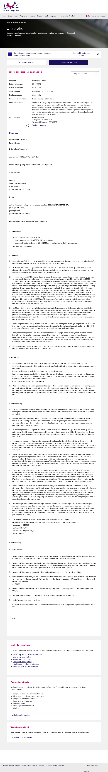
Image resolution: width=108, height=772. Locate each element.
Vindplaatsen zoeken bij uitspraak (26, 664)
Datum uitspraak (16, 84)
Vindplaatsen (14, 117)
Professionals (63, 16)
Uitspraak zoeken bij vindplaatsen (26, 666)
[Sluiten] (97, 54)
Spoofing (41, 765)
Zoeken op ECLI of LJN (22, 659)
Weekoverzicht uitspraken (22, 737)
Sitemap (11, 765)
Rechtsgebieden (15, 95)
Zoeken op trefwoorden (22, 657)
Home (4, 16)
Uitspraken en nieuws (27, 16)
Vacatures (49, 765)
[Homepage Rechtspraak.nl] (10, 6)
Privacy (17, 765)
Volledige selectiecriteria (21, 715)
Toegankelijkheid (32, 765)
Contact (72, 16)
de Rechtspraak (50, 16)
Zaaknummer (14, 91)
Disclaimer (61, 765)
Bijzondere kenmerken (18, 99)
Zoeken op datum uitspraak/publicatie (27, 655)
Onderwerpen (13, 16)
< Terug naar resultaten (68, 63)
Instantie (12, 80)
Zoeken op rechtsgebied (22, 662)
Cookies (23, 765)
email (103, 765)
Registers (40, 16)
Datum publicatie (16, 88)
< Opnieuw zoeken (26, 63)
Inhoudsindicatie (16, 103)
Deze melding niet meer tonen (81, 54)
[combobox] (85, 73)
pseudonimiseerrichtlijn (22, 55)
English (5, 765)
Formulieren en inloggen (97, 16)
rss (100, 765)
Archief (55, 765)
